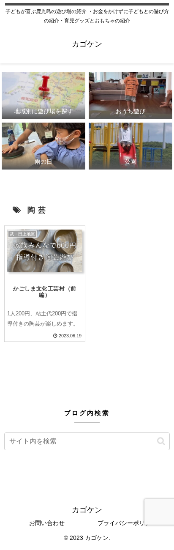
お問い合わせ (47, 523)
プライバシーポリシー (127, 523)
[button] (161, 441)
